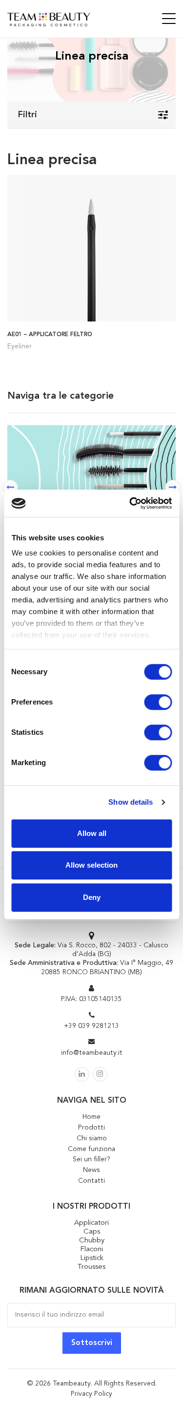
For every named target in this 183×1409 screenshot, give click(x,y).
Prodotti (91, 1127)
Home (91, 1116)
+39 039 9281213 (91, 1026)
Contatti (91, 1180)
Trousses (91, 1267)
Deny (92, 897)
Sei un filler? (91, 1159)
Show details (130, 802)
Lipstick (91, 1258)
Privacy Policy (91, 1393)
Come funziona (91, 1149)
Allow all (91, 833)
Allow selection (91, 865)
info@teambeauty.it (91, 1052)
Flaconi (91, 1249)
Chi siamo (92, 1138)
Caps (91, 1232)
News (91, 1170)
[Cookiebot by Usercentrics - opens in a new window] (130, 503)
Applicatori (91, 1223)
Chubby (91, 1240)
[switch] (158, 702)
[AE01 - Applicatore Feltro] (91, 247)
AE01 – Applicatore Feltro (49, 335)
